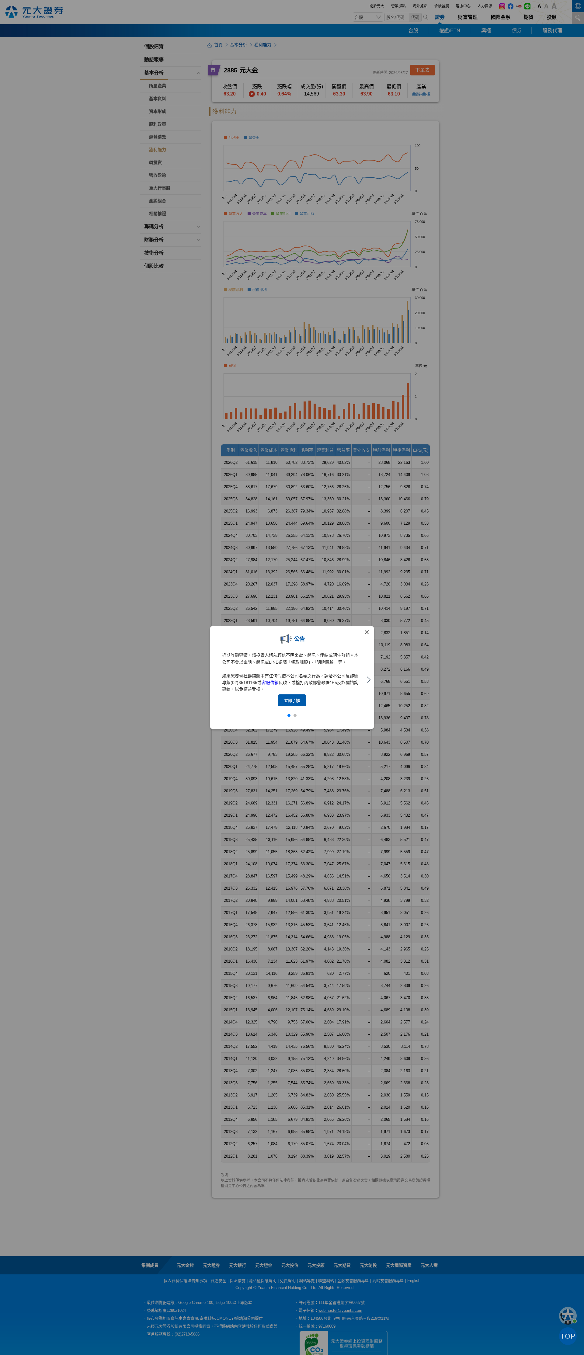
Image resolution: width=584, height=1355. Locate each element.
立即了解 (292, 700)
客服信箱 (270, 682)
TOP (567, 1336)
